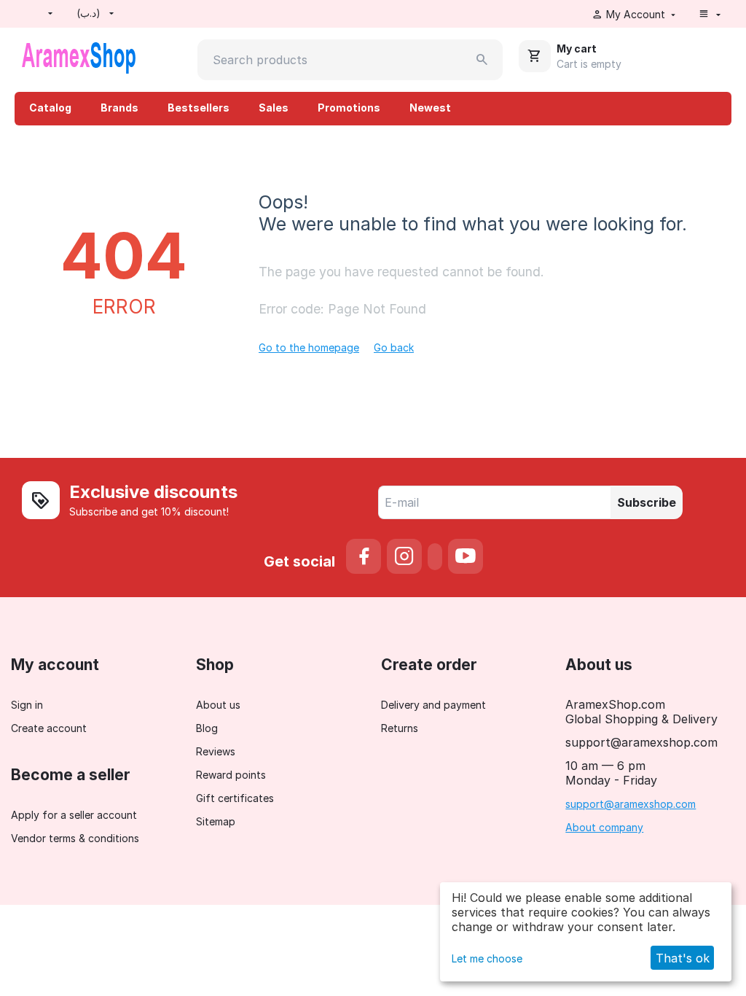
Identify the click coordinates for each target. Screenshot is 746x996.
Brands (119, 107)
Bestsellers (198, 107)
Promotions (349, 107)
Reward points (231, 775)
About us (218, 705)
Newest (430, 107)
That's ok (683, 958)
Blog (207, 728)
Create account (49, 728)
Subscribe (646, 502)
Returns (399, 728)
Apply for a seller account (74, 815)
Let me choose (487, 958)
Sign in (27, 705)
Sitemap (215, 821)
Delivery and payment (433, 705)
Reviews (215, 751)
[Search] (482, 60)
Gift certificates (235, 798)
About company (604, 827)
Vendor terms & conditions (75, 838)
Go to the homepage (309, 347)
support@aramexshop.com (630, 804)
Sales (273, 107)
